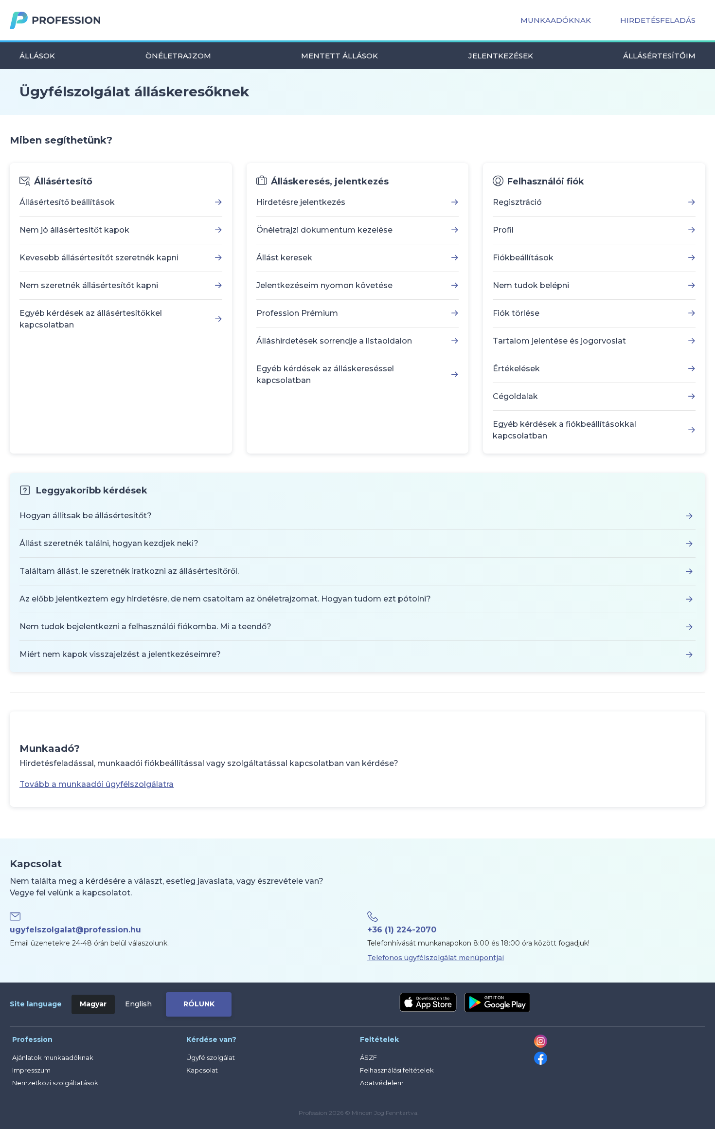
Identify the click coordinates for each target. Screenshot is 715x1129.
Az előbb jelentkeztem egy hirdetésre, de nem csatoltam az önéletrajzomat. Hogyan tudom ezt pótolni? (225, 598)
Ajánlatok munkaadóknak (52, 1057)
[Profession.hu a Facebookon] (540, 1062)
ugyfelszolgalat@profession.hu (75, 929)
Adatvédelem (382, 1083)
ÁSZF (368, 1057)
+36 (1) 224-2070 (401, 929)
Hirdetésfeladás (658, 20)
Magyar (93, 1004)
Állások (37, 55)
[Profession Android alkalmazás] (497, 1002)
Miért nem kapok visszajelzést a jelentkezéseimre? (120, 654)
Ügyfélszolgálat (210, 1057)
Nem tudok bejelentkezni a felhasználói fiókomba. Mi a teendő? (145, 626)
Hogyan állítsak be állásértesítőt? (85, 515)
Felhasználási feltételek (397, 1070)
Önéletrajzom (178, 55)
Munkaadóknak (555, 20)
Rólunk (198, 1004)
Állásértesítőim (659, 55)
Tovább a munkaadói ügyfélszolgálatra (96, 784)
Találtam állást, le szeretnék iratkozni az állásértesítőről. (129, 571)
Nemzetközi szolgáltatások (55, 1083)
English (138, 1004)
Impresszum (31, 1070)
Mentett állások (339, 55)
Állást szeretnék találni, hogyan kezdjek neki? (108, 543)
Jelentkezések (500, 55)
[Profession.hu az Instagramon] (540, 1045)
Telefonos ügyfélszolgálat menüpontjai (435, 957)
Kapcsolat (202, 1070)
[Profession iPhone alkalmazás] (428, 1002)
